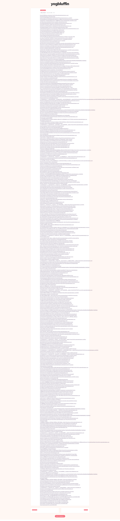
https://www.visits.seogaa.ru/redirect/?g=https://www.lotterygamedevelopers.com (56, 411)
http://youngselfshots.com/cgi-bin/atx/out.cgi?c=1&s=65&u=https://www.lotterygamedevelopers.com (60, 395)
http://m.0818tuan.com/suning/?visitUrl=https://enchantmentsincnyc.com (54, 15)
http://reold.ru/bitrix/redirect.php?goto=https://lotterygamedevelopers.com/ (54, 146)
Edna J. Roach (43, 12)
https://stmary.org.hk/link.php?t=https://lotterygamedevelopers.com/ (53, 318)
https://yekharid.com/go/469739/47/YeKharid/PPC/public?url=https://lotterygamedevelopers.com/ (59, 218)
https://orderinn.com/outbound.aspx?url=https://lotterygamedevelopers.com (55, 360)
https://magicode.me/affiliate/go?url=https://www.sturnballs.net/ (67, 484)
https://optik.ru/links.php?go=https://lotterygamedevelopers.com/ (52, 419)
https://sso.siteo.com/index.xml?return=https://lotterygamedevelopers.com (54, 147)
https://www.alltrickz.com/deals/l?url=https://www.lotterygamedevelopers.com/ (55, 416)
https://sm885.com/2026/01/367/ (64, 499)
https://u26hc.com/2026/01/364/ (46, 503)
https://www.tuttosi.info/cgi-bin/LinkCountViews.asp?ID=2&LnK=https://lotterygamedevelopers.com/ (60, 164)
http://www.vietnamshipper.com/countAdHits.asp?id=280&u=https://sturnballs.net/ (56, 488)
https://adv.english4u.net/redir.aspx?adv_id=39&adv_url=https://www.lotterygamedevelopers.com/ (59, 103)
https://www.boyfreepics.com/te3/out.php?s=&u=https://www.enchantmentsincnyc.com (57, 46)
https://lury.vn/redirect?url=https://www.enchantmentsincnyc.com (66, 28)
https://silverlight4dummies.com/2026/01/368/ (49, 499)
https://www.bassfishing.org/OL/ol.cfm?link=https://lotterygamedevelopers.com (55, 86)
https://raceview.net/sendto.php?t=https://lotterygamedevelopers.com (54, 372)
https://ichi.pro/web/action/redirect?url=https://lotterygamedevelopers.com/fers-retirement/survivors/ (59, 282)
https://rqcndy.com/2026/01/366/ (73, 496)
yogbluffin (60, 3)
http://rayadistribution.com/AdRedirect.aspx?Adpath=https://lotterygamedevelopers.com (57, 319)
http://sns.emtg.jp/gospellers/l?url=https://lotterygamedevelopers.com (53, 91)
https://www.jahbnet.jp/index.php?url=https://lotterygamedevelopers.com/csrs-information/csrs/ (59, 326)
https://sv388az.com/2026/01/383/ (61, 502)
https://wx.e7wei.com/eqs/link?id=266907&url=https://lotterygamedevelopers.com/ (56, 371)
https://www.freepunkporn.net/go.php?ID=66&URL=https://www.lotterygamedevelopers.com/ (58, 306)
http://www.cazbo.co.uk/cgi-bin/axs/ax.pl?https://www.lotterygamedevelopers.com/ (56, 304)
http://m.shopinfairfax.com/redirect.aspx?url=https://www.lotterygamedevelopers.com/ (57, 248)
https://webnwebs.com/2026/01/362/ (60, 503)
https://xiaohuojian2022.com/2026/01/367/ (48, 504)
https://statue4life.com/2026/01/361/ (47, 502)
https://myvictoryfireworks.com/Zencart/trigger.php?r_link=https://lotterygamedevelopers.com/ (58, 287)
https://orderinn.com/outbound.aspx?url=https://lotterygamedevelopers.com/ (55, 92)
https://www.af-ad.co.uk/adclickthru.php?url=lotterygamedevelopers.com (54, 111)
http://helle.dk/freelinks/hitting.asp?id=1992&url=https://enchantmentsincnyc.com (56, 23)
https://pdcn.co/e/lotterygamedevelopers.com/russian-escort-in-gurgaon (54, 447)
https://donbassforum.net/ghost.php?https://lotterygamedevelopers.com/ (54, 262)
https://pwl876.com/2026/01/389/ (46, 496)
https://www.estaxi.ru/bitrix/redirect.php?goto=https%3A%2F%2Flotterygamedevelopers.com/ (59, 332)
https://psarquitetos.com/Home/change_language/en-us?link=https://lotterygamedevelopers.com (59, 418)
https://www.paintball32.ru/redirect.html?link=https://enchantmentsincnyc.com (55, 62)
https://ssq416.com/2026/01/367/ (61, 500)
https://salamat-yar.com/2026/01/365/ (47, 498)
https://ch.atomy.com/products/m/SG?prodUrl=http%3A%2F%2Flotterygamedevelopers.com (58, 158)
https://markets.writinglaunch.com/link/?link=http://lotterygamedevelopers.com (55, 195)
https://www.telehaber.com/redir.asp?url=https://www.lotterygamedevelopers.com (56, 131)
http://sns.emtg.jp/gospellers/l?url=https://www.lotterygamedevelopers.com (55, 368)
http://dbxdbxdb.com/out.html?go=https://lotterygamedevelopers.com (57, 102)
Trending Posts (43, 10)
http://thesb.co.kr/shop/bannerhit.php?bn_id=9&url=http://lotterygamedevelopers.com (57, 210)
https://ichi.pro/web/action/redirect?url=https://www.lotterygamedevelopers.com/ (56, 132)
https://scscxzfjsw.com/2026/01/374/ (62, 498)
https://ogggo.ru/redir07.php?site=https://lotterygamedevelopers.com (53, 427)
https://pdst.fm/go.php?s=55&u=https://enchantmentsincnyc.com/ (53, 24)
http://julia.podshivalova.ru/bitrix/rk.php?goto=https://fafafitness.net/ (53, 476)
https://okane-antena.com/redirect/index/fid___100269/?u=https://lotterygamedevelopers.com (58, 410)
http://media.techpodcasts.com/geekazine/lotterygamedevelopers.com (54, 272)
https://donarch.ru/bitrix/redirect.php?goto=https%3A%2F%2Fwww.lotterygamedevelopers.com (59, 276)
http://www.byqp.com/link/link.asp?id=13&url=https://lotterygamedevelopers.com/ (56, 394)
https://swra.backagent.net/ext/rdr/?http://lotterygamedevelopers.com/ (54, 104)
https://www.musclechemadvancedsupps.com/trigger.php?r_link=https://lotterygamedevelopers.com (60, 222)
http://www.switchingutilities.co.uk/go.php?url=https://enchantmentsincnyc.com (55, 25)
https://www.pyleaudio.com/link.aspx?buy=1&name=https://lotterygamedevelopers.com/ (57, 406)
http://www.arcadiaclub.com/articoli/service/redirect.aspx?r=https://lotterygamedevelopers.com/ (59, 280)
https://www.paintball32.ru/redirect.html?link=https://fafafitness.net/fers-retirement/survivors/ (58, 475)
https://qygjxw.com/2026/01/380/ (60, 496)
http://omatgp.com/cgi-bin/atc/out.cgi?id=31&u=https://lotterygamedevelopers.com (56, 196)
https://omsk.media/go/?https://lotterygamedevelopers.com (51, 423)
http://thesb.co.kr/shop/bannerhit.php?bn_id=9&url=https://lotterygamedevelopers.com (57, 250)
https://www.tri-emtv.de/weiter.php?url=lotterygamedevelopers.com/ (53, 320)
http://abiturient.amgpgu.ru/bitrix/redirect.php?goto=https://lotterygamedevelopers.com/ (57, 283)
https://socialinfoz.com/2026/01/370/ (47, 500)
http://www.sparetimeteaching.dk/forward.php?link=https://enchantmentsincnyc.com (57, 47)
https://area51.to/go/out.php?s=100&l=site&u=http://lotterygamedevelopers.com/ (56, 370)
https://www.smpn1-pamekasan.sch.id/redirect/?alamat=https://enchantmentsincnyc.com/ (58, 44)
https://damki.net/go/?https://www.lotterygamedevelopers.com (52, 251)
